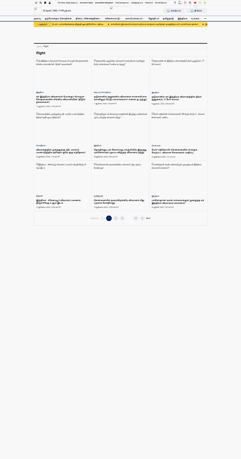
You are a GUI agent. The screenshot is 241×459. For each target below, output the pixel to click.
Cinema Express (122, 3)
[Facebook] (175, 2)
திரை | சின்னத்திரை (87, 18)
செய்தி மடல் (176, 10)
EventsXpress (161, 3)
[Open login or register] (49, 3)
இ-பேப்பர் (198, 10)
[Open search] (40, 3)
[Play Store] (205, 2)
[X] (190, 2)
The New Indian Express (68, 3)
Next (148, 218)
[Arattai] (180, 2)
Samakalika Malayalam (104, 3)
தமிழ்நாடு (168, 18)
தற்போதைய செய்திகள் (58, 18)
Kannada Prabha (86, 3)
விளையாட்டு (112, 18)
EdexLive (149, 3)
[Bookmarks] (45, 3)
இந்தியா (182, 18)
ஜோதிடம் (153, 18)
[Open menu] (36, 2)
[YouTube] (195, 2)
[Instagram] (185, 2)
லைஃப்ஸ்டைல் (134, 18)
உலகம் (195, 18)
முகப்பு (37, 18)
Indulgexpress (137, 3)
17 (136, 218)
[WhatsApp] (200, 2)
